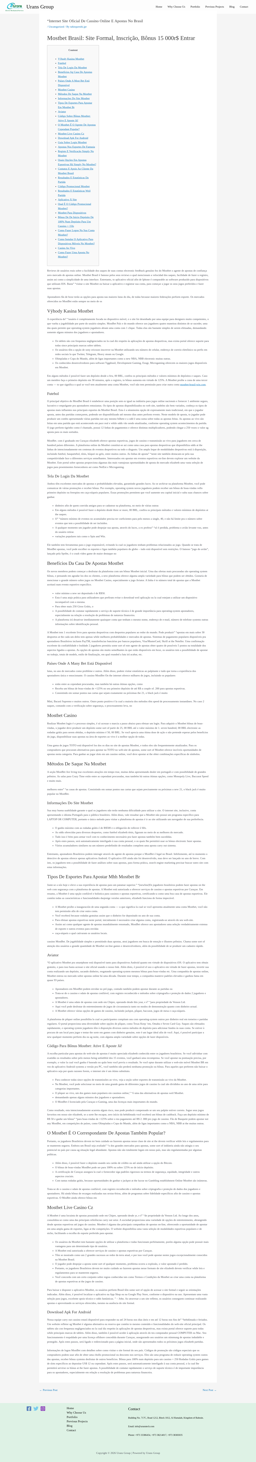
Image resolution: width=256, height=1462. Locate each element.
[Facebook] (29, 1408)
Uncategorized (56, 26)
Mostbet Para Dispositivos (72, 212)
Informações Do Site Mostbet (74, 98)
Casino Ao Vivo (66, 247)
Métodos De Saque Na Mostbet (75, 93)
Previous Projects (214, 6)
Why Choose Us (176, 6)
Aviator (62, 111)
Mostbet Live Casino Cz (71, 133)
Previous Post (48, 1390)
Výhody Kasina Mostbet (71, 58)
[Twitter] (36, 1408)
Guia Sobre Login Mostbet (72, 142)
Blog (232, 6)
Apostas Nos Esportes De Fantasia (76, 146)
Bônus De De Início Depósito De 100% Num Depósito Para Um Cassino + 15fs (76, 221)
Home (159, 6)
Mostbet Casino (66, 89)
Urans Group (40, 7)
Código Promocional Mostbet (74, 186)
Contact (244, 6)
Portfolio (195, 6)
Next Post (210, 1390)
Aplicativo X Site (67, 199)
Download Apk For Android (73, 137)
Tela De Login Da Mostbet (72, 67)
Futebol (62, 63)
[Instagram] (42, 1408)
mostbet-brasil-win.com (193, 384)
